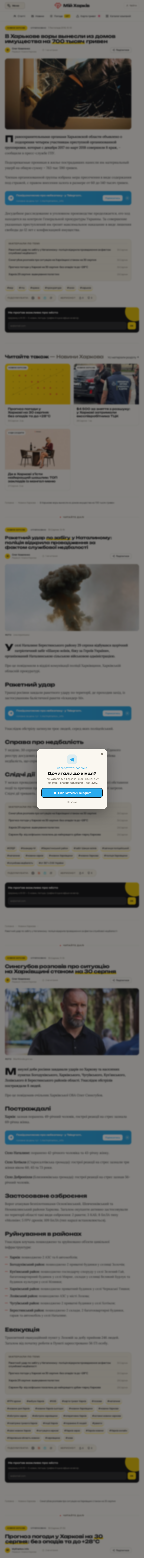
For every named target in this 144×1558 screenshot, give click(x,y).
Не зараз (72, 801)
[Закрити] (102, 754)
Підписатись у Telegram (74, 793)
